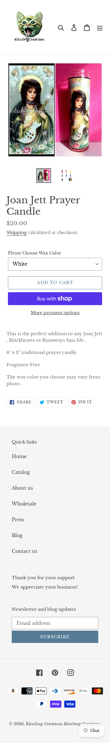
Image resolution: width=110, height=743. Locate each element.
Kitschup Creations (45, 723)
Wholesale (24, 504)
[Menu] (99, 27)
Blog (17, 535)
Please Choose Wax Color (34, 253)
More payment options (55, 312)
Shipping (16, 232)
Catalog (21, 472)
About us (22, 488)
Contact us (24, 551)
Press (18, 519)
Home (19, 456)
